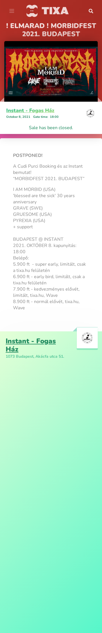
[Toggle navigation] (12, 11)
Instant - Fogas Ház (30, 110)
